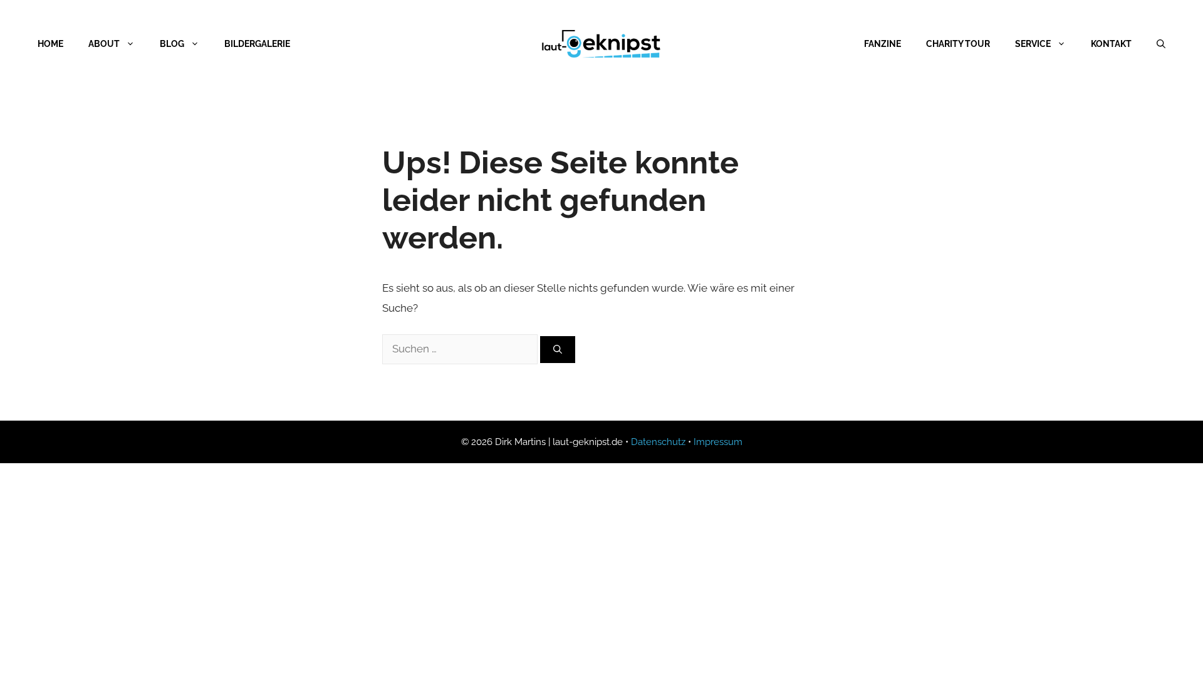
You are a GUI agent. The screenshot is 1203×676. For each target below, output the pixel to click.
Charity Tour (958, 44)
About (104, 44)
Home (50, 44)
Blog (172, 44)
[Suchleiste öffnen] (1161, 44)
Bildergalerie (257, 44)
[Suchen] (557, 349)
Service (1033, 44)
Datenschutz (658, 442)
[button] (27, 648)
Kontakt (1111, 44)
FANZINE (882, 44)
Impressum (718, 442)
